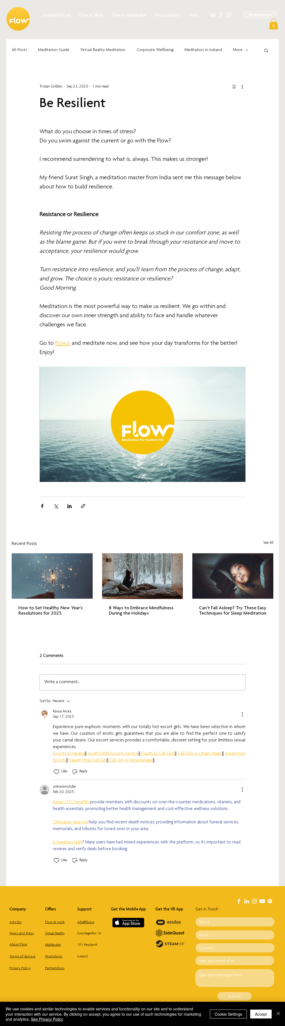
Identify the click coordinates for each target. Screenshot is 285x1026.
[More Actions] (242, 714)
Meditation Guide (53, 50)
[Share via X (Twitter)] (55, 506)
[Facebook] (220, 14)
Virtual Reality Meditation (103, 50)
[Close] (278, 1014)
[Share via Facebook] (42, 506)
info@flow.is (85, 922)
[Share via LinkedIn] (69, 506)
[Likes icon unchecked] (56, 771)
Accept (261, 1014)
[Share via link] (83, 506)
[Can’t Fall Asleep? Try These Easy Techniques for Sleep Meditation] (232, 576)
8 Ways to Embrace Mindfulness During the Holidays (141, 611)
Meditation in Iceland (203, 50)
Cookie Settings (228, 1014)
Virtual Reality (55, 933)
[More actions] (242, 87)
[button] (273, 24)
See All (268, 543)
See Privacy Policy (47, 1019)
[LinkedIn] (213, 14)
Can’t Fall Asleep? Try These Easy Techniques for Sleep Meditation (232, 611)
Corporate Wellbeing (155, 50)
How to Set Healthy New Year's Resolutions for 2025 (50, 611)
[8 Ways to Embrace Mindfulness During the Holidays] (142, 576)
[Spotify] (270, 901)
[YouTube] (262, 901)
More (237, 50)
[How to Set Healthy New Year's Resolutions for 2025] (52, 576)
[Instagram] (228, 14)
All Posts (19, 50)
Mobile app (53, 945)
